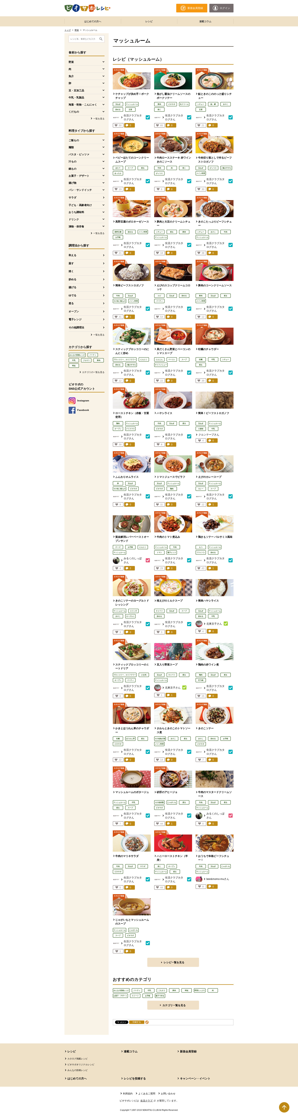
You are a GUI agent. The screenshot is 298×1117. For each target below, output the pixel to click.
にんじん (159, 359)
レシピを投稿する (135, 1078)
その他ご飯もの (119, 301)
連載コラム (205, 21)
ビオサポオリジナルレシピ (80, 1064)
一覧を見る (99, 118)
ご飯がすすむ (226, 168)
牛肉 (159, 168)
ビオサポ (171, 104)
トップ (67, 30)
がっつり (159, 173)
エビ (159, 296)
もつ (200, 547)
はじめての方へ (92, 21)
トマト (159, 552)
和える (72, 255)
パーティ (92, 355)
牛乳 (74, 360)
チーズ (118, 547)
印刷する (137, 1022)
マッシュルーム (132, 104)
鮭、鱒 (213, 104)
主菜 (130, 109)
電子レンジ (75, 319)
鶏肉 (118, 423)
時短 (74, 366)
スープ (130, 168)
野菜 (77, 30)
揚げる (72, 287)
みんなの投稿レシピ (77, 355)
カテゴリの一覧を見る (93, 372)
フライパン (200, 552)
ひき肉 (143, 675)
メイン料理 (200, 173)
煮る (71, 303)
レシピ (149, 21)
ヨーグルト (130, 616)
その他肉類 (159, 802)
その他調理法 (76, 327)
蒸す (71, 263)
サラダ (72, 197)
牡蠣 (200, 359)
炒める (72, 279)
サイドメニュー (161, 365)
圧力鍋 (200, 680)
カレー (200, 489)
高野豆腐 (118, 232)
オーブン (74, 311)
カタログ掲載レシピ (77, 1058)
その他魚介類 (160, 739)
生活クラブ (148, 1100)
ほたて (118, 168)
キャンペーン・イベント (195, 1078)
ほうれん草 (130, 739)
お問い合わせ (168, 1093)
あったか (118, 173)
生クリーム (184, 104)
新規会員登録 (188, 1051)
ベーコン (171, 359)
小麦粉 (200, 429)
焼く (71, 271)
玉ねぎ (118, 104)
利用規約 (128, 1093)
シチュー (200, 104)
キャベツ (159, 611)
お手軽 (118, 237)
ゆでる (72, 295)
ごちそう (86, 360)
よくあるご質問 (146, 1093)
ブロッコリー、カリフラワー (124, 359)
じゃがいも (171, 802)
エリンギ (133, 611)
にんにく (143, 359)
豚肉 (98, 360)
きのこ (225, 104)
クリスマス (130, 429)
